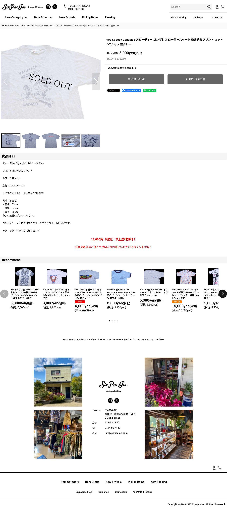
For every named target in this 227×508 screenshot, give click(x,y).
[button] (5, 81)
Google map (113, 418)
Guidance (198, 17)
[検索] (209, 6)
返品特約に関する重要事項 (122, 68)
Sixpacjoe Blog (178, 17)
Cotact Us (217, 17)
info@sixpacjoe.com (116, 433)
